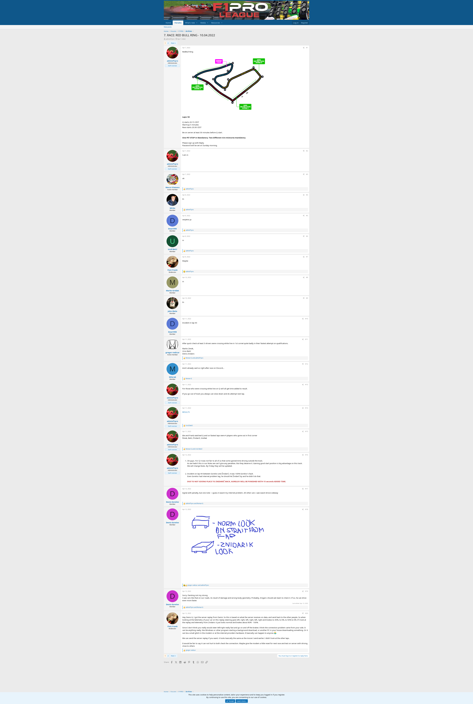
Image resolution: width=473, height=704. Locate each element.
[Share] (303, 47)
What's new (190, 22)
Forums (178, 22)
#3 (307, 174)
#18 (306, 509)
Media (203, 22)
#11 (306, 339)
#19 (306, 591)
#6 (307, 236)
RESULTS (186, 412)
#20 (306, 613)
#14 (306, 408)
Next (173, 43)
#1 (307, 48)
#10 (306, 319)
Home (168, 22)
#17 (306, 489)
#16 (306, 455)
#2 (307, 151)
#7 (307, 257)
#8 (307, 277)
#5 (307, 216)
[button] (197, 22)
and (194, 358)
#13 (306, 385)
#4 (307, 195)
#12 (306, 364)
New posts (168, 27)
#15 (306, 431)
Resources (215, 22)
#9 (307, 298)
